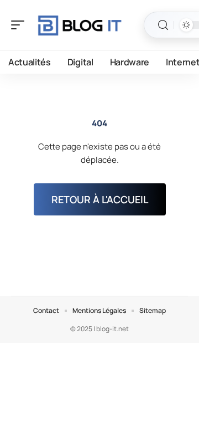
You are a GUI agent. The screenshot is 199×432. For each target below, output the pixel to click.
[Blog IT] (79, 25)
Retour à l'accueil (99, 199)
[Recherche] (163, 25)
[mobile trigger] (20, 25)
